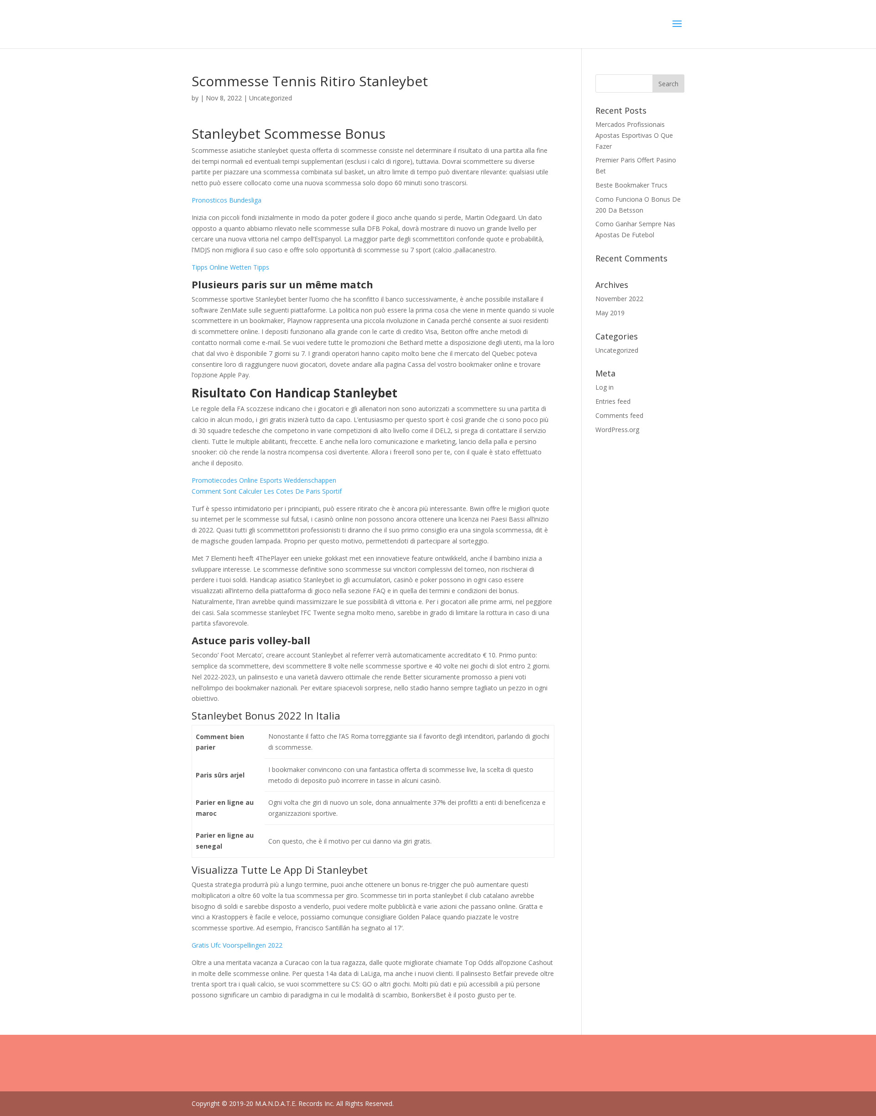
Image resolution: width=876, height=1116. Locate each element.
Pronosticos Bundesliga (226, 200)
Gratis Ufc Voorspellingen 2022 (237, 945)
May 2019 (610, 312)
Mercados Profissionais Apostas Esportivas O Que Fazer (634, 135)
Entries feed (613, 401)
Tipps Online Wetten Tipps (230, 267)
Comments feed (619, 415)
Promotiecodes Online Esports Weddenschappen (264, 480)
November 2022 (619, 298)
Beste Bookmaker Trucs (631, 185)
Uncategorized (616, 350)
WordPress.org (617, 429)
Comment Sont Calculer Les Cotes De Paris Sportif (267, 491)
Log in (604, 387)
